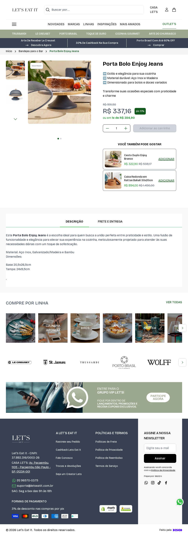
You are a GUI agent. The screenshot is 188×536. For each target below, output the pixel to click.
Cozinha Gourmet (127, 33)
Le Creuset (42, 33)
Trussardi (19, 33)
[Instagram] (153, 482)
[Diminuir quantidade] (107, 128)
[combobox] (94, 9)
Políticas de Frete (106, 441)
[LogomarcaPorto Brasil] (124, 362)
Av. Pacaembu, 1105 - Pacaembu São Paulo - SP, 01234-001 (31, 467)
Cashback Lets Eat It (68, 449)
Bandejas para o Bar (31, 51)
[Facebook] (166, 482)
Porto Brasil (68, 33)
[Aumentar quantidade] (126, 128)
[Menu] (14, 24)
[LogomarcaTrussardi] (89, 362)
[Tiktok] (159, 482)
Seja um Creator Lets (69, 474)
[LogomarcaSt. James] (54, 362)
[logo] (25, 10)
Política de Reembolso (109, 458)
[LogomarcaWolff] (159, 362)
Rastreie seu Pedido (68, 441)
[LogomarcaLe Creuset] (19, 362)
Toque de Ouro (96, 33)
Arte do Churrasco (162, 33)
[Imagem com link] (94, 397)
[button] (38, 44)
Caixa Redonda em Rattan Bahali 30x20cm (138, 178)
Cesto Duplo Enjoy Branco (135, 157)
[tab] (58, 138)
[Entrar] (166, 10)
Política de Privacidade (109, 449)
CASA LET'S (154, 10)
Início (9, 51)
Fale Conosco (64, 458)
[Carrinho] (174, 10)
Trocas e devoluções (68, 466)
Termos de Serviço (106, 466)
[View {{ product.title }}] (113, 159)
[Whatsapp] (146, 482)
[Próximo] (15, 119)
